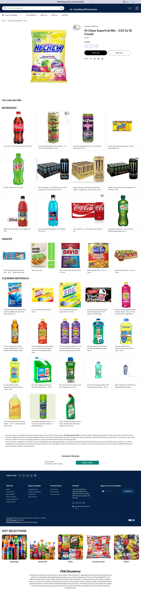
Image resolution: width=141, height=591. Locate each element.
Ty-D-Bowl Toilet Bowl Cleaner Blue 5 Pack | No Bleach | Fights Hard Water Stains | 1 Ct (15, 312)
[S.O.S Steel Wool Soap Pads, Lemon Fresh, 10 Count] (70, 295)
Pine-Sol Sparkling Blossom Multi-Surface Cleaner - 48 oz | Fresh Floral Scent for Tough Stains (125, 312)
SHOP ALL (54, 15)
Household (42, 562)
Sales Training (54, 491)
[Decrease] (86, 46)
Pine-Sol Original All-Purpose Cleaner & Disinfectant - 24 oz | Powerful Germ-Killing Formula (14, 348)
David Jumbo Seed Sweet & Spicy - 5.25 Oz (70, 271)
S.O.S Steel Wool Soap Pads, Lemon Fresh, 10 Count (68, 311)
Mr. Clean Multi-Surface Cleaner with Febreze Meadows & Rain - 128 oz (97, 348)
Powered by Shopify (39, 518)
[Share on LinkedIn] (102, 58)
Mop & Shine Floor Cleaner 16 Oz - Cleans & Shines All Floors (126, 386)
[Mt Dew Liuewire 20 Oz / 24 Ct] (18, 169)
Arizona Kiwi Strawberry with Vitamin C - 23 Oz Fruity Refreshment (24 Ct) (52, 147)
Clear (61, 8)
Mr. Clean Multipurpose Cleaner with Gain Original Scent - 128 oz (42, 386)
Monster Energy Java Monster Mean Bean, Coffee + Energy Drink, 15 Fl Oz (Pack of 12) (87, 188)
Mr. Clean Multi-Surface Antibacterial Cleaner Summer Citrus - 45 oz (124, 348)
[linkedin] (27, 475)
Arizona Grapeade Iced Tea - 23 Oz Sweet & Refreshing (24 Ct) (87, 147)
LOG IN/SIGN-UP (31, 15)
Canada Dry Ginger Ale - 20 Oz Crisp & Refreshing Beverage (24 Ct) (120, 230)
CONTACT (65, 15)
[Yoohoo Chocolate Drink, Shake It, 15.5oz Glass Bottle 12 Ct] (122, 127)
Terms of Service (11, 496)
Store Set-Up (54, 489)
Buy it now (119, 53)
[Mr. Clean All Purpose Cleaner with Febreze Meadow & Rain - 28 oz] (98, 370)
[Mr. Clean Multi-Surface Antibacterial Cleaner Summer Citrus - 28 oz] (15, 370)
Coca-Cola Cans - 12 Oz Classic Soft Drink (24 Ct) (87, 230)
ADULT (126, 562)
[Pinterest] (98, 58)
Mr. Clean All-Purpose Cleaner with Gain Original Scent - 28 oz (70, 386)
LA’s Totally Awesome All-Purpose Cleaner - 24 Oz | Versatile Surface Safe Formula (15, 424)
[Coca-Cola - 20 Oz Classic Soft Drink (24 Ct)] (18, 127)
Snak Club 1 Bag (37, 270)
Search (8, 489)
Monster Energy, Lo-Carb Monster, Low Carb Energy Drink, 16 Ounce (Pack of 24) (53, 188)
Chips (70, 562)
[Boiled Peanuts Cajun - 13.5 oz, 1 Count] (126, 255)
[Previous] (48, 1)
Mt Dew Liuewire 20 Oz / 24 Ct (13, 187)
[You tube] (35, 475)
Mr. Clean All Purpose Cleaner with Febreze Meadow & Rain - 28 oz (98, 386)
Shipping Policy (10, 501)
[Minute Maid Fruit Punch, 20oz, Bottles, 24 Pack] (18, 210)
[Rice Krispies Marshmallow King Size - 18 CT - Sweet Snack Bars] (15, 255)
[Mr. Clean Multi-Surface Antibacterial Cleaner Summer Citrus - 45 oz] (126, 331)
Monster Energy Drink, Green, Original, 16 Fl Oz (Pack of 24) (121, 188)
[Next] (93, 1)
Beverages (14, 562)
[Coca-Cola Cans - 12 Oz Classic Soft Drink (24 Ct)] (88, 210)
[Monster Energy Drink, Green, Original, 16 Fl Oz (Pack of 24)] (122, 169)
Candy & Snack (98, 562)
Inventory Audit (54, 494)
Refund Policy (10, 494)
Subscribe (128, 491)
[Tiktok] (31, 475)
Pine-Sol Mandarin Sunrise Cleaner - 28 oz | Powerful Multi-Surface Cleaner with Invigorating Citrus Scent (42, 349)
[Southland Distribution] (83, 8)
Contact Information (12, 499)
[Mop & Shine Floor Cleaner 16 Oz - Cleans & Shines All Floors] (126, 370)
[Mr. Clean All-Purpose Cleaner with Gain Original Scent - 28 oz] (70, 370)
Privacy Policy (10, 491)
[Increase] (96, 46)
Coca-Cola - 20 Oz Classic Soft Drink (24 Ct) (18, 146)
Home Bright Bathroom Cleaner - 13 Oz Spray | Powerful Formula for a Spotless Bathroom (43, 424)
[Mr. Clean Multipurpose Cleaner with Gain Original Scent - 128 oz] (43, 370)
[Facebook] (90, 58)
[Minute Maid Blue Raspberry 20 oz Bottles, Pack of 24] (53, 210)
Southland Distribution (26, 518)
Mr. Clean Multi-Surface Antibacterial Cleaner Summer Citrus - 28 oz (13, 387)
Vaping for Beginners (34, 491)
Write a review (87, 463)
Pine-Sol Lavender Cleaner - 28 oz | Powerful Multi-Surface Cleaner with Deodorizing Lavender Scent (70, 348)
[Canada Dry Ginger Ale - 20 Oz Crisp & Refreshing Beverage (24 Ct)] (122, 210)
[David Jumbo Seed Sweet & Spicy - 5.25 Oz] (70, 255)
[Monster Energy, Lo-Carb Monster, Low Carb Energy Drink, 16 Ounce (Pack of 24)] (53, 169)
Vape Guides (32, 494)
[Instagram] (23, 475)
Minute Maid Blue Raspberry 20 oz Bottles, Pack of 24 (52, 230)
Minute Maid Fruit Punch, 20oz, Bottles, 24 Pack (17, 230)
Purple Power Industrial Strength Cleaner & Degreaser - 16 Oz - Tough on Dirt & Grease (97, 312)
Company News (33, 489)
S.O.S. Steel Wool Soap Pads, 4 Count (41, 311)
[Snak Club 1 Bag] (43, 255)
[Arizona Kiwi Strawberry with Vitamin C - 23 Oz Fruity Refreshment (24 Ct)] (53, 127)
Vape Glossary (32, 496)
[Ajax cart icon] (137, 8)
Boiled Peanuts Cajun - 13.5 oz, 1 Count (125, 271)
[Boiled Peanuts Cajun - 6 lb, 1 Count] (98, 255)
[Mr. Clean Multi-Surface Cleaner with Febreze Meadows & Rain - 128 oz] (98, 331)
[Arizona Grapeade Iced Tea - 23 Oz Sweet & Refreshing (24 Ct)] (88, 127)
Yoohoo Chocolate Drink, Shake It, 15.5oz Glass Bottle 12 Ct (121, 147)
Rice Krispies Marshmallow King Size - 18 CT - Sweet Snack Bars (14, 271)
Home (4, 21)
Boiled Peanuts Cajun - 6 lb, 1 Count (96, 271)
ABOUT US (43, 15)
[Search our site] (5, 8)
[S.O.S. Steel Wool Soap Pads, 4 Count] (43, 295)
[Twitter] (94, 58)
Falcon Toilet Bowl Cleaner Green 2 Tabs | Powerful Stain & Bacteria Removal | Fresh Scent (70, 424)
